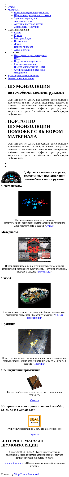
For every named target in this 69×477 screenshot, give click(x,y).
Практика (39, 363)
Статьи (49, 225)
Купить (34, 434)
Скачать (34, 400)
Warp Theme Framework (27, 474)
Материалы (44, 271)
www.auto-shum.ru (14, 463)
